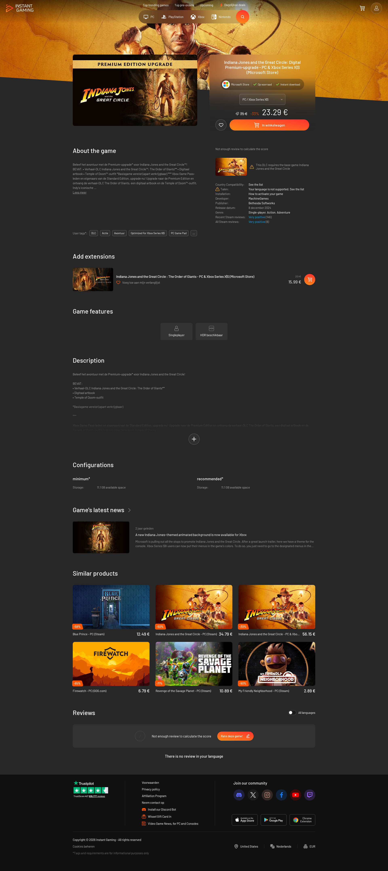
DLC (93, 233)
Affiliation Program (154, 796)
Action (271, 212)
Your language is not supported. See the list (276, 189)
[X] (253, 794)
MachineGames (259, 198)
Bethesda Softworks (262, 203)
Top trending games (156, 5)
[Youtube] (295, 794)
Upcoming (206, 5)
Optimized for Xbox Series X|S (148, 233)
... (194, 233)
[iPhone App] (245, 820)
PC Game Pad (179, 233)
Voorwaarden (150, 782)
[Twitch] (309, 794)
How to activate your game (266, 194)
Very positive (257, 217)
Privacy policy (151, 789)
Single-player (257, 212)
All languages (306, 712)
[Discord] (239, 794)
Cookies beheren (84, 846)
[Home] (19, 8)
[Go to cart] (362, 8)
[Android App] (274, 820)
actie (105, 233)
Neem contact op (153, 802)
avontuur (119, 233)
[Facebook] (281, 794)
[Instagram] (267, 794)
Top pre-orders (184, 5)
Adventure (283, 212)
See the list (256, 184)
